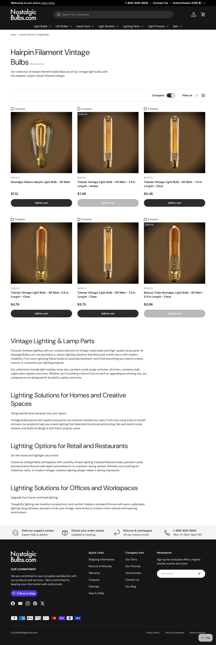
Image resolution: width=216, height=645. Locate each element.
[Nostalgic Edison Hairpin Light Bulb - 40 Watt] (41, 142)
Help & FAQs (96, 593)
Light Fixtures (156, 26)
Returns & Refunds (100, 566)
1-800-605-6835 (136, 3)
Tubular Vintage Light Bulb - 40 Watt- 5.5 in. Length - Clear (40, 294)
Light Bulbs (40, 26)
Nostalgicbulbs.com (28, 632)
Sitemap (94, 586)
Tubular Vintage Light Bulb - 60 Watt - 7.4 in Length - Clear (106, 294)
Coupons (94, 579)
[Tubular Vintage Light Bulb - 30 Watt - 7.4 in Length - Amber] (108, 142)
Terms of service (197, 632)
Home (13, 34)
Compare (158, 95)
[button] (203, 14)
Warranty (94, 573)
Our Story (131, 559)
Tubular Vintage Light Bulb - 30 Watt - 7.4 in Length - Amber (106, 184)
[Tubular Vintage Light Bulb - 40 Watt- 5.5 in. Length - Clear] (41, 253)
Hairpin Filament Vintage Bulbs (34, 34)
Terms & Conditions (174, 632)
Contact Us (160, 3)
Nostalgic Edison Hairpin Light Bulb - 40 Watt (40, 182)
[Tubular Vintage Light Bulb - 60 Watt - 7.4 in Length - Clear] (108, 253)
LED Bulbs (62, 26)
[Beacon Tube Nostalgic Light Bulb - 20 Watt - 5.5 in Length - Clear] (174, 253)
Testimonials (133, 573)
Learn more (48, 3)
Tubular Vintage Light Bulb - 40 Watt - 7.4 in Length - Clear (173, 184)
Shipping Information (101, 559)
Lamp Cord (83, 26)
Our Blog (130, 586)
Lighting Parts (131, 26)
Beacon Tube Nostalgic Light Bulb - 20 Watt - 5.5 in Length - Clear (174, 294)
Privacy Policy (153, 632)
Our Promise (133, 566)
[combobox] (113, 14)
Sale (175, 26)
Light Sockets (106, 26)
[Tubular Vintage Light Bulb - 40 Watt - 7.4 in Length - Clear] (174, 142)
